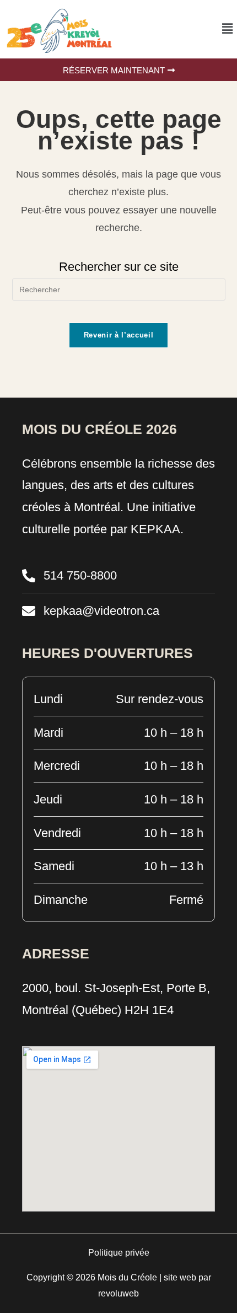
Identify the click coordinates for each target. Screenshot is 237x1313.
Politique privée (118, 1252)
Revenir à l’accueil (118, 335)
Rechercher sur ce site (119, 267)
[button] (227, 29)
